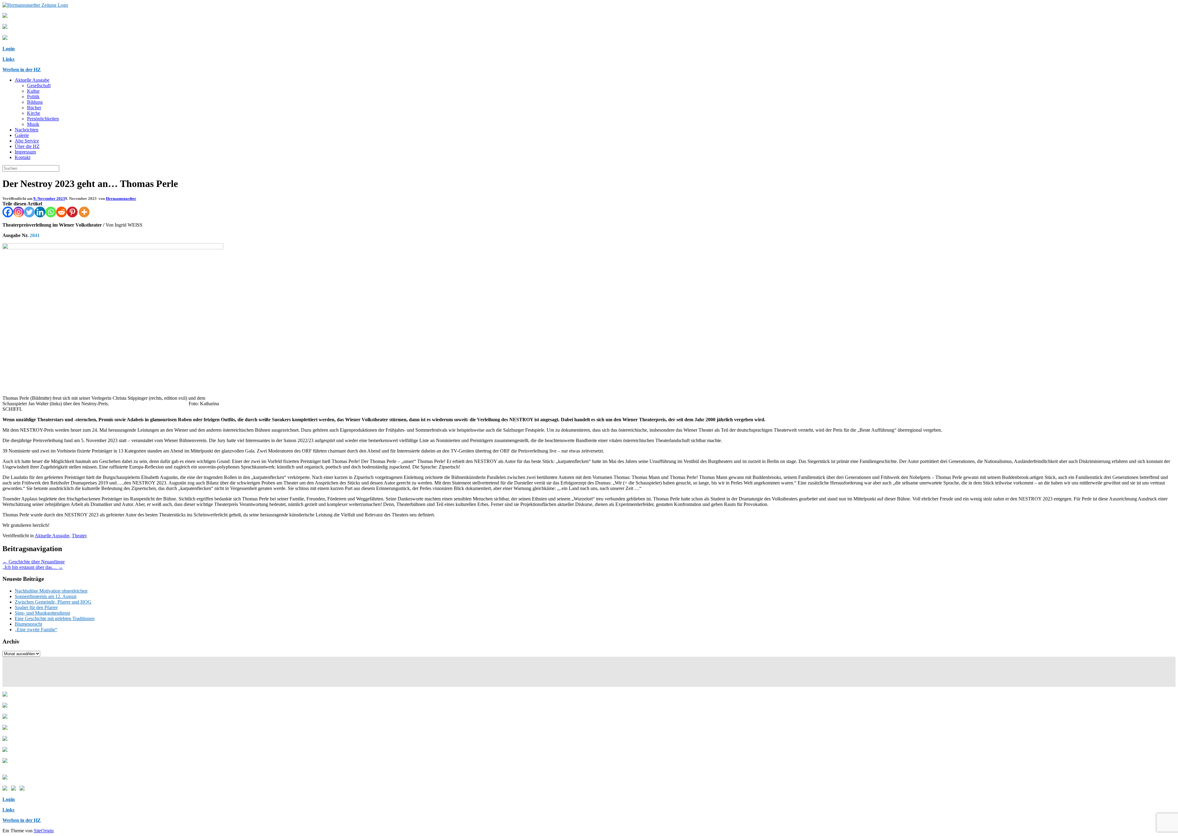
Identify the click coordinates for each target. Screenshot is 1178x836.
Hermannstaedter (121, 198)
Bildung (35, 102)
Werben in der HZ (21, 69)
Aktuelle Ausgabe (32, 80)
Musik (33, 124)
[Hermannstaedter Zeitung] (35, 5)
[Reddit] (61, 212)
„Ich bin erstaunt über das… (32, 567)
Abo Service (27, 140)
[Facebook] (7, 212)
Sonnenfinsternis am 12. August (45, 596)
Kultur (33, 91)
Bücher (34, 107)
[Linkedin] (40, 212)
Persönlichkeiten (43, 118)
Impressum (25, 151)
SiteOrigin (44, 830)
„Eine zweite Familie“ (36, 629)
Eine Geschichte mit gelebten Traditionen (54, 618)
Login (8, 48)
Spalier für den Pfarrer (36, 607)
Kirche (33, 113)
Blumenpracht (28, 624)
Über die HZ (27, 146)
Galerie (22, 135)
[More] (84, 212)
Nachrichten (26, 129)
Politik (33, 96)
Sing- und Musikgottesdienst (42, 613)
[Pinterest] (72, 212)
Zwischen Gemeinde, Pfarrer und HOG (53, 602)
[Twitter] (29, 212)
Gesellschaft (39, 85)
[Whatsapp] (50, 212)
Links (8, 59)
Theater (79, 535)
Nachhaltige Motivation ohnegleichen (51, 590)
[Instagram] (18, 212)
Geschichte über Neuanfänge (33, 561)
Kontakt (22, 157)
